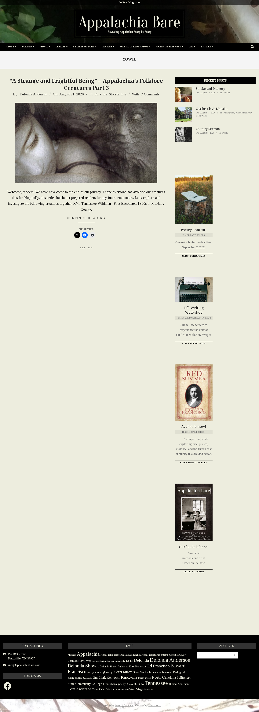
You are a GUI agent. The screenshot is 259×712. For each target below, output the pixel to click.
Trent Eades (99, 689)
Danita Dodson (106, 660)
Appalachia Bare (110, 654)
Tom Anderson (80, 689)
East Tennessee (138, 666)
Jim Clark (99, 677)
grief (182, 672)
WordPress (154, 705)
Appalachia (88, 654)
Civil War (85, 660)
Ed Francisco (158, 666)
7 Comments (150, 94)
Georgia (110, 672)
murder (148, 678)
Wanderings (241, 112)
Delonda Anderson (170, 660)
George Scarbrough (96, 672)
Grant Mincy (123, 672)
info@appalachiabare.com (24, 665)
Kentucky (113, 677)
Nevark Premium (124, 705)
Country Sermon (208, 129)
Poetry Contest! (193, 230)
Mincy (141, 678)
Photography (229, 112)
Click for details (193, 343)
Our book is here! (193, 547)
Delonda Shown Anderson (114, 666)
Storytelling (117, 94)
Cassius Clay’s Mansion (212, 109)
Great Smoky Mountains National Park (156, 672)
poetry (122, 683)
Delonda (141, 660)
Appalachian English (130, 654)
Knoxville (129, 677)
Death (129, 660)
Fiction (227, 92)
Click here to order (193, 462)
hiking (71, 677)
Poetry (225, 132)
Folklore (101, 94)
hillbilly (78, 677)
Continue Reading (86, 218)
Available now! (193, 427)
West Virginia (138, 689)
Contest (95, 661)
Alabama (72, 655)
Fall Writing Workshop (194, 310)
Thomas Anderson (179, 684)
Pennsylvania (110, 683)
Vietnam (110, 689)
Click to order (194, 571)
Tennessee (156, 683)
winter (150, 689)
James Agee (87, 678)
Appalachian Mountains (154, 654)
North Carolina (164, 677)
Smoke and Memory (210, 88)
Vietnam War (122, 689)
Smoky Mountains (135, 684)
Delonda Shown (83, 665)
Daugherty (120, 660)
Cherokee (73, 660)
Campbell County (178, 654)
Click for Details (193, 256)
